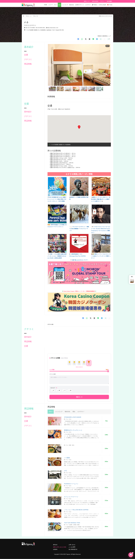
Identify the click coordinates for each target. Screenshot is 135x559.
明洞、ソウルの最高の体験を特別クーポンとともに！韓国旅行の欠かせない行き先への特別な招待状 (57, 256)
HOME (45, 4)
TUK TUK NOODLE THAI (72, 523)
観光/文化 (71, 4)
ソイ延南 (67, 458)
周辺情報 (28, 64)
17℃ (65, 471)
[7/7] (99, 88)
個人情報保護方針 (73, 549)
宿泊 (59, 4)
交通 (26, 55)
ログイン (102, 1)
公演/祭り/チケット (79, 4)
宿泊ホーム (28, 16)
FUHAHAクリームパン (71, 484)
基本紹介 (28, 112)
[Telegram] (97, 39)
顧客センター (87, 1)
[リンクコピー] (100, 39)
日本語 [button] (110, 1)
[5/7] (84, 88)
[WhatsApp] (82, 39)
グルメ (55, 4)
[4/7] (76, 88)
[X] (85, 39)
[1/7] (52, 88)
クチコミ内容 (52, 374)
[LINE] (93, 39)
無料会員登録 (95, 1)
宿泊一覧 (35, 16)
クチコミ (28, 59)
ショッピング (65, 4)
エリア (50, 4)
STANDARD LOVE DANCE (72, 417)
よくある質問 (72, 547)
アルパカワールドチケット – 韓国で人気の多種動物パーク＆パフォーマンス (79, 228)
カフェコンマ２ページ (71, 497)
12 (70, 390)
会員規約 (55, 549)
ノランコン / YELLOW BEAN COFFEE (76, 510)
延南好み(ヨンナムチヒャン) (73, 430)
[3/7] (68, 88)
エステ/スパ (88, 4)
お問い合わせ (72, 544)
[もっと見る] (104, 39)
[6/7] (91, 88)
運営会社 (55, 544)
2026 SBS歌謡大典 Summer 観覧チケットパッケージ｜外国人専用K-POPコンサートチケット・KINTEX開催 (57, 199)
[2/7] (60, 88)
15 (59, 390)
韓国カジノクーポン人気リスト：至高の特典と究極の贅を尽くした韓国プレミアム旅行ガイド (100, 199)
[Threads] (89, 39)
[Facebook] (78, 39)
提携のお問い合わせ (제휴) (59, 547)
